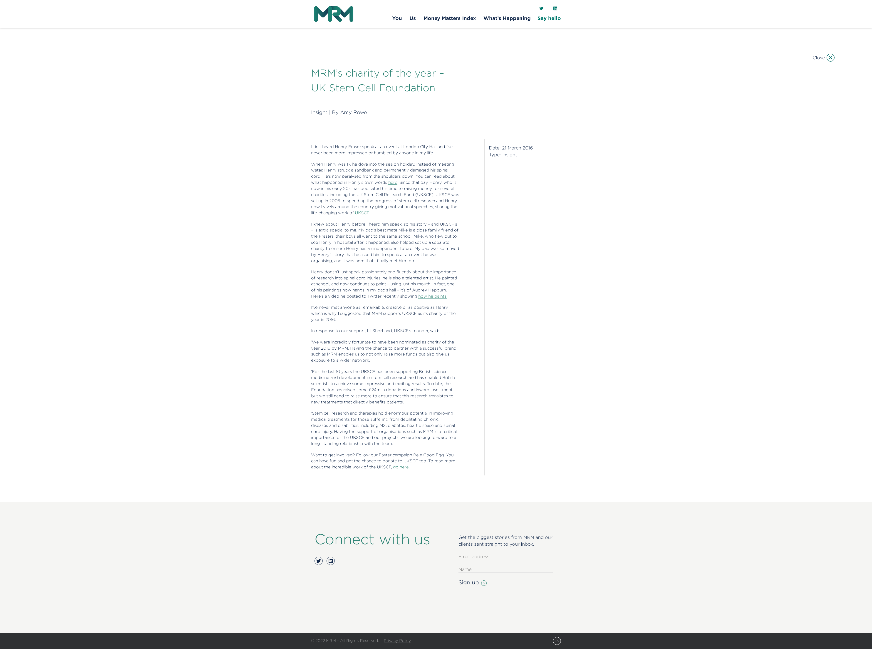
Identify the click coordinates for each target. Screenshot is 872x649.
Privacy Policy (397, 640)
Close (819, 57)
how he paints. (432, 296)
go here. (401, 467)
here (392, 182)
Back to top (557, 641)
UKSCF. (362, 213)
